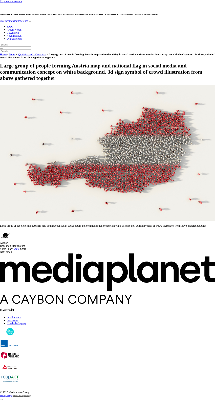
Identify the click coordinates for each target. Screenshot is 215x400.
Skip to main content (11, 1)
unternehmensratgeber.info (14, 20)
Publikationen (14, 317)
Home (3, 54)
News (12, 54)
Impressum (12, 320)
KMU (10, 26)
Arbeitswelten (14, 29)
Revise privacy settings (22, 395)
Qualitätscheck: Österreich (32, 54)
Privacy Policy (6, 395)
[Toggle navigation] (30, 21)
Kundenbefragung (16, 323)
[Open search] (1, 48)
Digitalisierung (14, 38)
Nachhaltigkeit (14, 35)
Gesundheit (13, 32)
